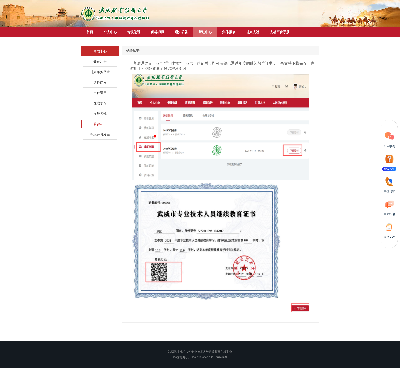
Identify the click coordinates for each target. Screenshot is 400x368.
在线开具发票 (100, 134)
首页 (89, 32)
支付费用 (100, 92)
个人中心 (110, 32)
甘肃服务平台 (100, 71)
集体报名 (229, 32)
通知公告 (181, 32)
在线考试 (100, 113)
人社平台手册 (280, 32)
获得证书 (100, 123)
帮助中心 (205, 32)
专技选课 (134, 32)
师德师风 (157, 32)
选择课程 (100, 82)
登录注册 (100, 61)
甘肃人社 (252, 32)
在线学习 (100, 103)
